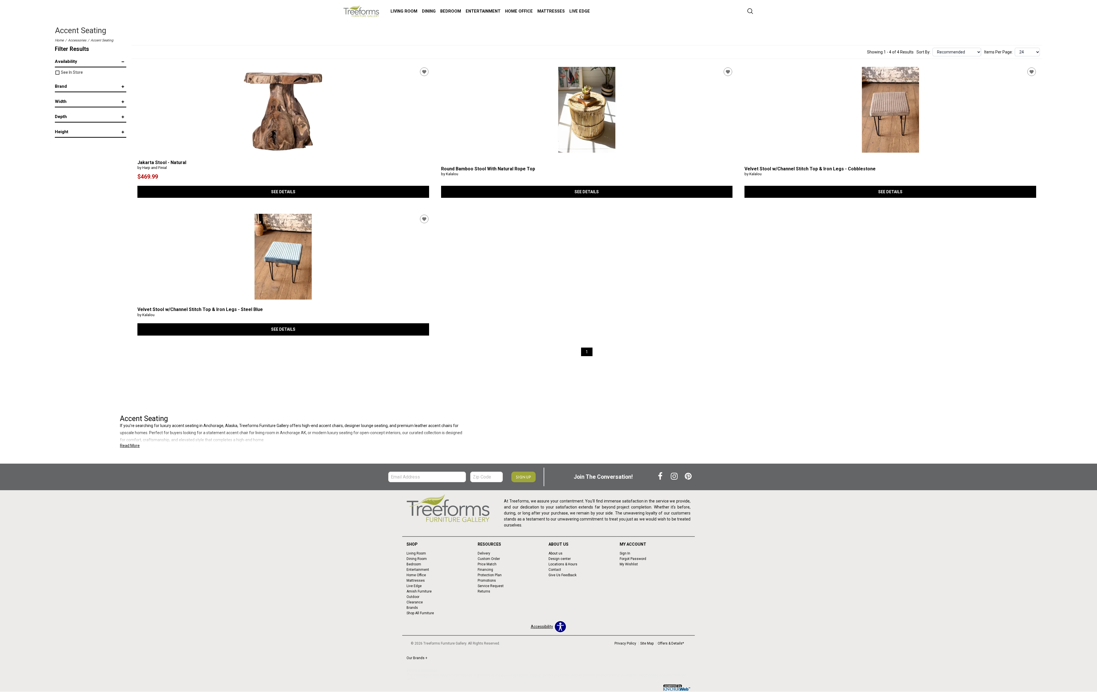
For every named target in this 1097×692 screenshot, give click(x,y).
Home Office (519, 11)
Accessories (77, 40)
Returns (484, 591)
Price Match (487, 564)
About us (555, 553)
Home (59, 40)
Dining (429, 11)
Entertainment (483, 11)
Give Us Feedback (562, 575)
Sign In (625, 553)
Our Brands (417, 658)
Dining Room (417, 559)
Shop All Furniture (420, 613)
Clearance (415, 602)
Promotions (487, 581)
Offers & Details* (671, 643)
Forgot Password (633, 559)
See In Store (71, 72)
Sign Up (523, 477)
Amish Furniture (419, 591)
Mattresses (551, 11)
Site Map (647, 643)
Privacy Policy (625, 643)
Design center (559, 559)
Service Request (491, 586)
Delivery (484, 553)
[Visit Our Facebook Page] (661, 476)
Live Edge (579, 11)
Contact (554, 570)
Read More (130, 446)
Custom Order (489, 559)
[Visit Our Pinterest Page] (688, 476)
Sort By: (923, 52)
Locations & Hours (562, 564)
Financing (485, 570)
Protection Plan (490, 575)
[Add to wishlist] (424, 71)
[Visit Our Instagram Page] (675, 476)
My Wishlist (629, 564)
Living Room (404, 11)
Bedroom (450, 11)
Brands (412, 608)
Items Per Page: (998, 52)
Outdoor (413, 597)
